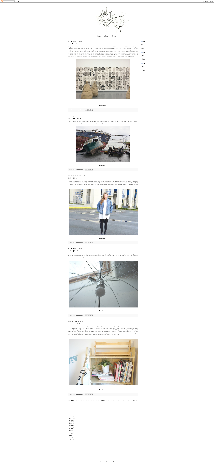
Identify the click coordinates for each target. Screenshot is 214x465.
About (106, 36)
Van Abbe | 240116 (73, 44)
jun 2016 (71, 421)
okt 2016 (71, 415)
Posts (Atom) (76, 403)
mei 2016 (71, 423)
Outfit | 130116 (72, 178)
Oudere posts (134, 400)
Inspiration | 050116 (74, 324)
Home (99, 36)
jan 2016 (71, 430)
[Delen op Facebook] (91, 110)
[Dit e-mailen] (86, 110)
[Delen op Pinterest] (92, 110)
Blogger (113, 461)
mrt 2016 (71, 427)
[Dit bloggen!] (88, 110)
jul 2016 (71, 420)
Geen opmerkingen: (80, 109)
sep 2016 (71, 416)
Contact (114, 36)
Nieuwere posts (71, 400)
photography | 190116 (74, 118)
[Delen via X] (89, 110)
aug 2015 (71, 439)
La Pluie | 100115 (73, 251)
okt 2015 (71, 435)
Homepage (103, 400)
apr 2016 (71, 425)
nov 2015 (71, 433)
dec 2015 (71, 432)
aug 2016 (71, 418)
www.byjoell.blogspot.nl (75, 330)
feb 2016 (71, 428)
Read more (102, 106)
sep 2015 (71, 437)
